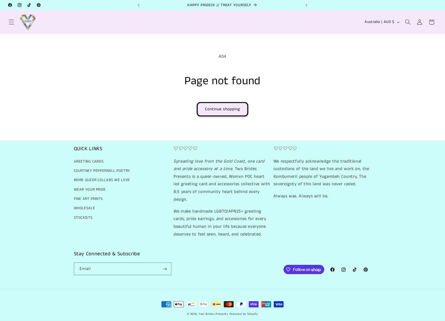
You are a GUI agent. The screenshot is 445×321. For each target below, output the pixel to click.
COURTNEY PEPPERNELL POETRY (102, 170)
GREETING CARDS (89, 161)
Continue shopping (222, 109)
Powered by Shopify (243, 314)
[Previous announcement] (138, 5)
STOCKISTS (83, 217)
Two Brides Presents (213, 314)
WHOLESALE (84, 208)
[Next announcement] (306, 5)
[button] (11, 22)
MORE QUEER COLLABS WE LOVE (102, 180)
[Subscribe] (165, 269)
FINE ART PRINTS (88, 198)
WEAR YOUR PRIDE (90, 189)
